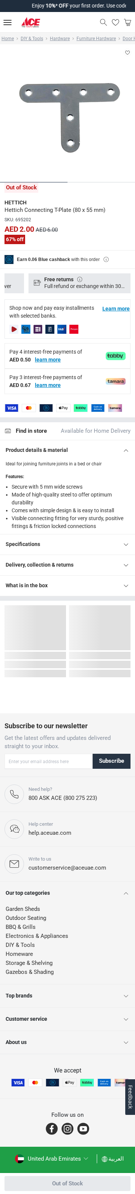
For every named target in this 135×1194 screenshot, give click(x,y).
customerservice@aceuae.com (67, 867)
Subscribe (111, 761)
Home (8, 38)
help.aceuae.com (49, 833)
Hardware (60, 38)
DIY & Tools (32, 38)
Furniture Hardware (96, 38)
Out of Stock (67, 1183)
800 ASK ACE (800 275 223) (62, 798)
